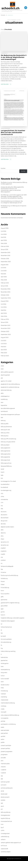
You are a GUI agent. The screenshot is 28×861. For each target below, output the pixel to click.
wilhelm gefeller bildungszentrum (11, 842)
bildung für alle (5, 429)
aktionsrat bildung (6, 390)
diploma (3, 533)
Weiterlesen (5, 84)
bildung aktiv (4, 423)
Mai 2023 (3, 346)
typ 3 (2, 827)
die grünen (4, 520)
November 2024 (5, 292)
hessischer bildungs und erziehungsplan (12, 618)
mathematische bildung (8, 703)
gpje (2, 609)
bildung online (5, 432)
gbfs (2, 596)
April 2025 (4, 276)
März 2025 (4, 280)
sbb (2, 779)
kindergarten (5, 663)
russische (3, 769)
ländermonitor (5, 684)
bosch (2, 472)
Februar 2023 (5, 355)
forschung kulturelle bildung (9, 575)
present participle (6, 745)
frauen (3, 581)
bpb (2, 475)
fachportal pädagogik (7, 566)
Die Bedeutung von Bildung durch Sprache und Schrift (13, 206)
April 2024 (4, 313)
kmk (2, 666)
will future (4, 845)
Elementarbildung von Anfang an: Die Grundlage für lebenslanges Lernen (12, 201)
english (3, 554)
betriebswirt (4, 411)
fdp (2, 569)
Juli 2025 (3, 267)
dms (2, 536)
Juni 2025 (3, 270)
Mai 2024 (3, 310)
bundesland (4, 487)
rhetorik (3, 766)
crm (2, 502)
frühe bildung (5, 587)
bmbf (2, 469)
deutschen (4, 514)
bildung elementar (6, 426)
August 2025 (4, 264)
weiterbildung (5, 836)
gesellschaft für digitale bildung (10, 602)
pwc (2, 760)
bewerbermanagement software (10, 414)
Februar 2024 (5, 319)
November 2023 (5, 328)
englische (3, 551)
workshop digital (5, 851)
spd (2, 803)
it (1, 654)
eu (1, 563)
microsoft (3, 712)
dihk (2, 530)
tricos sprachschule (6, 821)
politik (2, 742)
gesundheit (4, 605)
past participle (5, 730)
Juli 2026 (3, 231)
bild (2, 417)
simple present (5, 797)
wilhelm (3, 839)
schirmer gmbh (5, 782)
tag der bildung (5, 818)
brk (2, 478)
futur (2, 590)
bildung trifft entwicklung (8, 438)
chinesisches (4, 499)
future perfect (5, 593)
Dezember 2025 (5, 252)
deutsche (3, 511)
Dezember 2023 (5, 325)
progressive (4, 754)
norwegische (4, 718)
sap (2, 776)
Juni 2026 (3, 234)
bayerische (4, 405)
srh (2, 809)
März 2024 (4, 316)
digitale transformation (7, 527)
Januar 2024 (4, 322)
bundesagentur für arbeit (8, 481)
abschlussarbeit (5, 375)
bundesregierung (6, 490)
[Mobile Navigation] (25, 7)
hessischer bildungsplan (8, 621)
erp (2, 557)
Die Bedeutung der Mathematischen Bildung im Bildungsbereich (14, 183)
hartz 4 (3, 615)
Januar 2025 (4, 286)
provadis (3, 757)
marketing (4, 697)
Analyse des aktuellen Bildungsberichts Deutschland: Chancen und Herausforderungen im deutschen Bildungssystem (12, 189)
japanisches (4, 660)
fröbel (2, 584)
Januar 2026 (4, 249)
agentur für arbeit (6, 381)
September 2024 (6, 298)
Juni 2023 (4, 343)
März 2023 (4, 352)
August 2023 (4, 337)
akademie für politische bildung (10, 387)
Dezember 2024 (5, 289)
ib (1, 630)
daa (2, 508)
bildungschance (5, 451)
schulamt (3, 785)
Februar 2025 (5, 283)
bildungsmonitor (6, 454)
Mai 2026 (3, 237)
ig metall (3, 636)
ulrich (2, 830)
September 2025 (6, 261)
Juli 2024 (3, 304)
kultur (3, 675)
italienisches (4, 657)
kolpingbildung (5, 669)
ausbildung (4, 399)
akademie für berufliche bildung (10, 384)
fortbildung (4, 578)
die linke (3, 523)
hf (1, 624)
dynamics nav (5, 545)
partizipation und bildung (8, 724)
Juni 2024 (4, 307)
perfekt (3, 736)
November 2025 (5, 255)
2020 (2, 366)
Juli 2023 (3, 340)
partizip (3, 721)
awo (2, 402)
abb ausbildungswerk (7, 372)
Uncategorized (5, 128)
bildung (3, 420)
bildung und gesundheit (8, 441)
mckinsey (3, 706)
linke (2, 687)
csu (2, 505)
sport (2, 806)
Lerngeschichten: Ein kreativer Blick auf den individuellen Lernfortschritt (13, 132)
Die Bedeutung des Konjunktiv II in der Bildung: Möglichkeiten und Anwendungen (13, 57)
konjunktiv (4, 53)
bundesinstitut (5, 484)
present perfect (5, 748)
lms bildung (4, 691)
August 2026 (4, 228)
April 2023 (4, 349)
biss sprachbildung (6, 466)
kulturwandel (5, 678)
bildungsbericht (5, 448)
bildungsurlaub (5, 460)
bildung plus (4, 435)
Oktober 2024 (5, 295)
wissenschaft (4, 848)
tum (2, 824)
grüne (3, 612)
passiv (2, 727)
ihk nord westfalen (6, 639)
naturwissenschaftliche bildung (10, 715)
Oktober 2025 (5, 258)
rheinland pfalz (5, 763)
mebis (2, 709)
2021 (2, 369)
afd (2, 378)
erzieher (3, 560)
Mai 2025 (3, 273)
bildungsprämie (5, 457)
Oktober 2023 (5, 331)
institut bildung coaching (8, 651)
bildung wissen (5, 445)
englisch (3, 548)
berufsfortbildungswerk (8, 408)
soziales (3, 800)
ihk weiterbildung (6, 642)
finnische (3, 572)
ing (2, 648)
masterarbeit (4, 700)
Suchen (3, 168)
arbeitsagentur (5, 396)
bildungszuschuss (6, 463)
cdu (2, 493)
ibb (2, 633)
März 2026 (4, 243)
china (2, 496)
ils (1, 645)
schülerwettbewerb (6, 788)
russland (3, 773)
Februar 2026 (5, 246)
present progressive (6, 751)
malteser (3, 694)
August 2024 (4, 301)
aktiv (2, 393)
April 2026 (4, 240)
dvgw (2, 539)
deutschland (4, 517)
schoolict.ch (11, 8)
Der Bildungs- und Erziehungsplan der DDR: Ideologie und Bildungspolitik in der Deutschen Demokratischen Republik (14, 196)
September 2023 (6, 334)
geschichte (4, 599)
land (2, 681)
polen (2, 739)
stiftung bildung (5, 812)
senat (2, 791)
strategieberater (5, 815)
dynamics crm (5, 542)
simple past (4, 794)
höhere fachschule (6, 627)
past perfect (4, 733)
